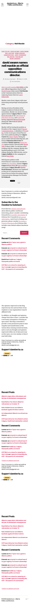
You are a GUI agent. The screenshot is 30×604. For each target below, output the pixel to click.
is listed (19, 118)
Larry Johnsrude (20, 55)
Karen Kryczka (9, 55)
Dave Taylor (6, 51)
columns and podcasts (18, 209)
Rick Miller (19, 57)
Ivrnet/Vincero (20, 53)
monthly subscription (18, 215)
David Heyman (14, 51)
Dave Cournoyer (11, 79)
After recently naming (13, 87)
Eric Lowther (9, 53)
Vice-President (11, 164)
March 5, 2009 (23, 79)
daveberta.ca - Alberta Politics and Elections (15, 4)
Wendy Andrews (15, 58)
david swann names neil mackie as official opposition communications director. (15, 69)
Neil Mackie (11, 57)
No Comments (16, 81)
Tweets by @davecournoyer (10, 460)
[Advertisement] (15, 27)
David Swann (24, 51)
